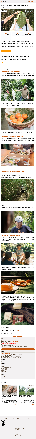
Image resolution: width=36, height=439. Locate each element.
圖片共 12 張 (4, 10)
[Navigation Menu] (34, 1)
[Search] (28, 1)
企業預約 (31, 1)
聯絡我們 (5, 418)
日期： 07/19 (3, 398)
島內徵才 (18, 418)
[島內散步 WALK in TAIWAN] (4, 1)
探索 (16, 404)
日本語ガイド (30, 418)
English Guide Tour (24, 418)
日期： (20, 398)
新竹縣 (3, 7)
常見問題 (9, 418)
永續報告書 (13, 418)
